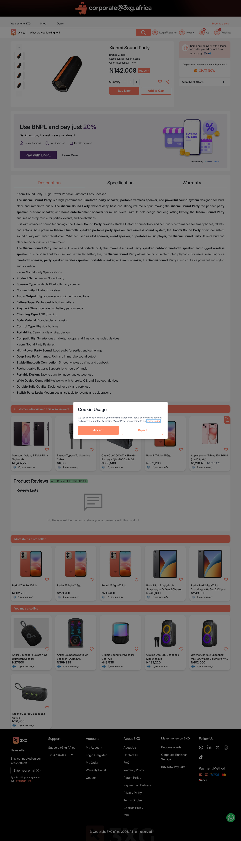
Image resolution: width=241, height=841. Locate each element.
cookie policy (153, 421)
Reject (142, 430)
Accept (98, 430)
